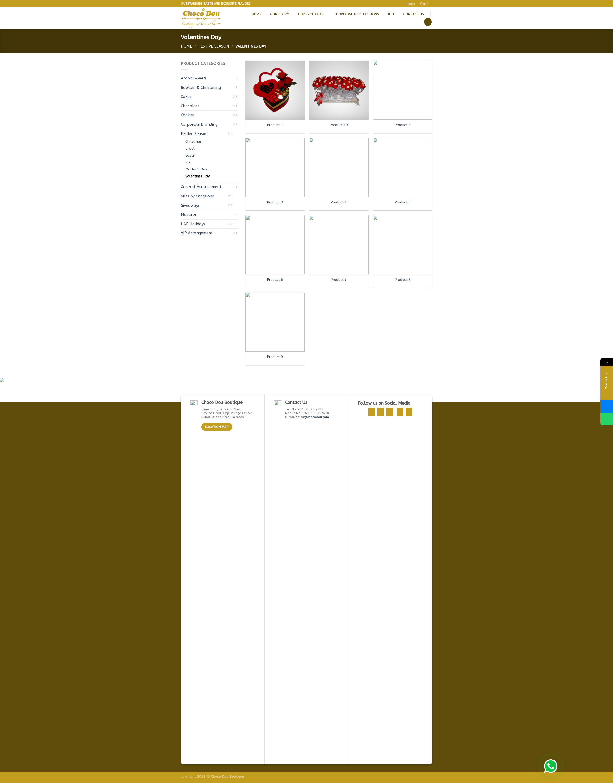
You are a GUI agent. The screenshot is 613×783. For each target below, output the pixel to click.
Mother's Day (196, 169)
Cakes (186, 96)
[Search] (428, 22)
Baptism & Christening (201, 87)
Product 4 (339, 202)
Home (256, 14)
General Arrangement (201, 187)
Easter (190, 155)
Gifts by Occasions (197, 196)
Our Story (279, 14)
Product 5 (403, 202)
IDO (391, 14)
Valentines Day (197, 176)
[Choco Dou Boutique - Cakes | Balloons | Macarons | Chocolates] (202, 18)
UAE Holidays (193, 224)
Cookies (187, 115)
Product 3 (275, 202)
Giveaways (190, 205)
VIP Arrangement (197, 233)
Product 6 (275, 280)
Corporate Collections (357, 14)
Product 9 (275, 357)
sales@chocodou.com (312, 417)
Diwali (190, 148)
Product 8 (403, 280)
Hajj (188, 162)
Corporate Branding (199, 124)
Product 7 (339, 280)
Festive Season (214, 46)
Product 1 (275, 125)
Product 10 (339, 125)
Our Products (311, 14)
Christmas (193, 142)
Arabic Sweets (194, 78)
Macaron (189, 214)
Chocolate (190, 106)
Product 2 (403, 125)
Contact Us (413, 14)
